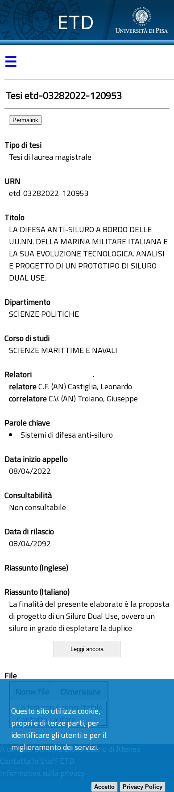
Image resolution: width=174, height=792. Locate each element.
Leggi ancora (87, 649)
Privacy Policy (142, 786)
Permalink (25, 120)
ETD (75, 22)
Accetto (104, 786)
